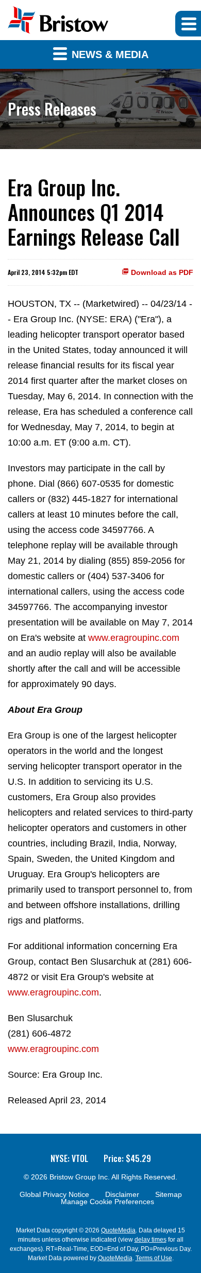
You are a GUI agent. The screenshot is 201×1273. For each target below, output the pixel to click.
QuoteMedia (118, 1230)
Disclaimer (122, 1194)
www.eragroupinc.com (133, 638)
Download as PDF (161, 272)
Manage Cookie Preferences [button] (107, 1201)
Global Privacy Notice (54, 1194)
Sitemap (168, 1194)
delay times (150, 1239)
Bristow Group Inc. (79, 1177)
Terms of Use (154, 1258)
